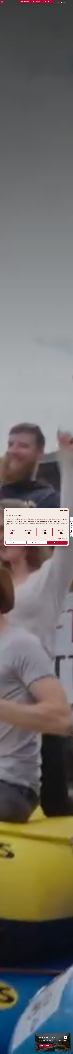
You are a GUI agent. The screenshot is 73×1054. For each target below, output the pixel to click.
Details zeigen (61, 538)
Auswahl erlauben (36, 542)
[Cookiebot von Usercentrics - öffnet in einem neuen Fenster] (61, 510)
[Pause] (72, 1053)
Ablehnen (15, 542)
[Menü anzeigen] (70, 2)
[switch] (28, 533)
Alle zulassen (57, 542)
